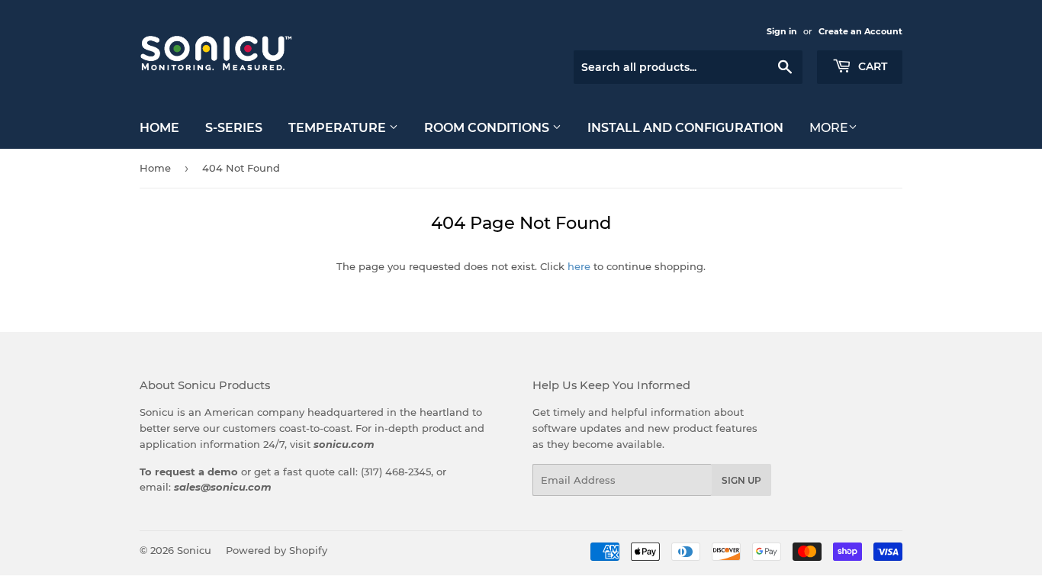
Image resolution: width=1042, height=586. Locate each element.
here (579, 266)
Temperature (338, 128)
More (828, 128)
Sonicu (194, 550)
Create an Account (860, 31)
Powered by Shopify (276, 550)
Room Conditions (488, 128)
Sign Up (741, 480)
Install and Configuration (685, 128)
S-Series (233, 128)
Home (159, 128)
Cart (871, 66)
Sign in (782, 31)
